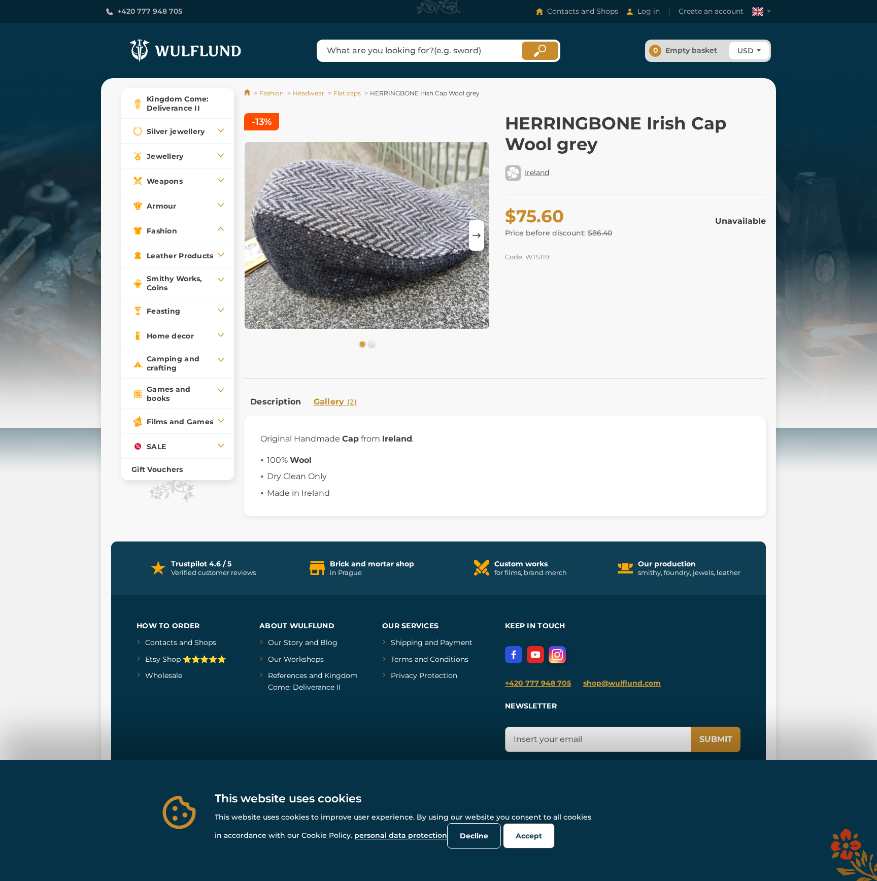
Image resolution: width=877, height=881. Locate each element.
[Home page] (248, 93)
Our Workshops (296, 659)
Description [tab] (275, 401)
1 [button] (361, 344)
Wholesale (163, 675)
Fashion (271, 93)
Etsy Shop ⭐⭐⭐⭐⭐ (185, 659)
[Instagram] (557, 654)
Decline (474, 835)
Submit (715, 739)
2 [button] (370, 344)
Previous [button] (256, 235)
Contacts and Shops (582, 11)
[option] (367, 235)
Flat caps (347, 93)
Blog (329, 642)
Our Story (285, 642)
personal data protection (400, 835)
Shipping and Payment (432, 642)
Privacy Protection (424, 675)
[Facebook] (513, 654)
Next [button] (476, 235)
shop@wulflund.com (622, 683)
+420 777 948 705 (149, 11)
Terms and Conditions (429, 659)
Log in (648, 11)
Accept (529, 835)
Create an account (711, 11)
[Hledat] (540, 51)
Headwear (308, 93)
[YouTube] (535, 654)
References (287, 675)
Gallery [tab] (335, 401)
